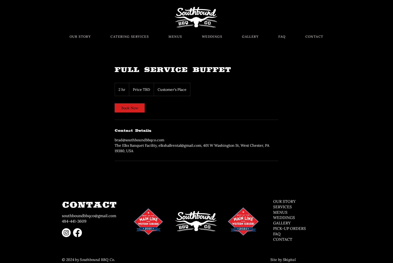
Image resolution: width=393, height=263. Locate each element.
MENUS (280, 212)
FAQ (277, 233)
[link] (130, 107)
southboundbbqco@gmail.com (89, 215)
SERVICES (282, 206)
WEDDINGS (284, 217)
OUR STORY (284, 201)
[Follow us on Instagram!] (66, 232)
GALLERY (282, 223)
